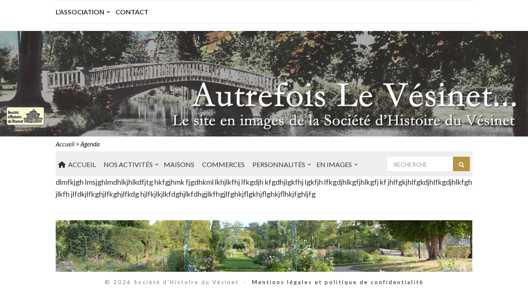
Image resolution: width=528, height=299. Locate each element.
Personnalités (278, 164)
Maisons (179, 164)
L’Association (80, 12)
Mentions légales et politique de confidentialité (338, 282)
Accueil (81, 164)
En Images (334, 164)
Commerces (223, 164)
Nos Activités (128, 164)
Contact (132, 12)
